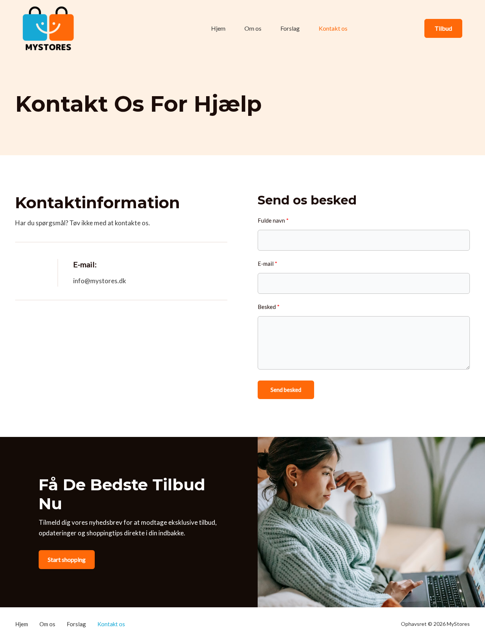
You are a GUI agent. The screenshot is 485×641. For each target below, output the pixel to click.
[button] (443, 28)
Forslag (290, 28)
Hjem (218, 28)
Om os (252, 28)
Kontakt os (333, 28)
